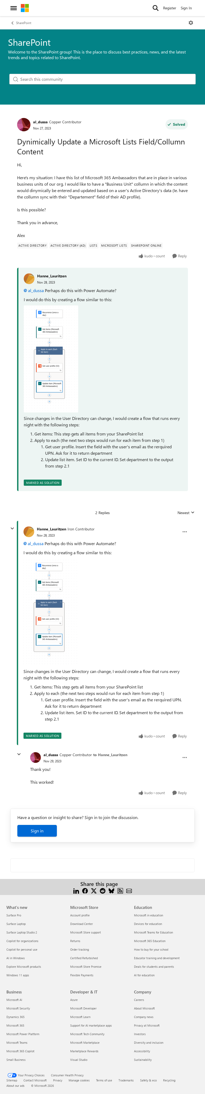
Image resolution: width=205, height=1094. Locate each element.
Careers (139, 1000)
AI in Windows (15, 958)
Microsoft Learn (80, 1017)
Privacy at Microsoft (147, 1025)
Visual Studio (78, 1060)
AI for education (144, 975)
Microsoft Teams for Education (153, 932)
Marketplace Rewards (84, 1051)
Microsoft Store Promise (85, 967)
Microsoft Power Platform (22, 1034)
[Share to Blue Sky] (111, 890)
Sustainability (143, 1060)
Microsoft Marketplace (85, 1043)
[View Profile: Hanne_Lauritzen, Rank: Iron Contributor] (28, 531)
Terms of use (104, 1080)
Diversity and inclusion (148, 1043)
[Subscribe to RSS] (120, 890)
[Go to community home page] (25, 8)
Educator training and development (157, 958)
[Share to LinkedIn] (76, 890)
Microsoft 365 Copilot (20, 1051)
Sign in (37, 830)
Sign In (186, 7)
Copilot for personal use (21, 949)
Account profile (80, 915)
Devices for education (148, 924)
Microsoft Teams (16, 1043)
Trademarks (126, 1080)
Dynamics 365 (15, 1017)
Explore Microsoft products (23, 967)
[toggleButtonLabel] (191, 22)
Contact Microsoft (35, 1080)
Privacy (57, 1080)
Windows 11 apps (17, 975)
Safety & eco (148, 1080)
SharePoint (23, 23)
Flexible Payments (81, 975)
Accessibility (142, 1051)
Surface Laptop (16, 924)
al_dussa (40, 121)
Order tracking (79, 949)
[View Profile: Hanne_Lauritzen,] (29, 278)
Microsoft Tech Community (87, 1034)
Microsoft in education (148, 915)
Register (169, 7)
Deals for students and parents (154, 967)
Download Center (81, 924)
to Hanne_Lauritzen (110, 754)
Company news (143, 1017)
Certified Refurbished (84, 958)
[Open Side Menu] (13, 8)
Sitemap (11, 1080)
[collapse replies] (12, 528)
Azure (74, 1000)
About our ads (15, 1086)
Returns (75, 941)
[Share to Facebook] (85, 890)
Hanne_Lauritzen (51, 275)
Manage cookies (79, 1080)
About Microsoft (144, 1008)
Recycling (169, 1080)
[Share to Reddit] (102, 890)
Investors (140, 1034)
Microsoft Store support (85, 932)
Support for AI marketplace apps (91, 1025)
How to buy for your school (151, 949)
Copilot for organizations (22, 941)
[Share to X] (94, 890)
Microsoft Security (18, 1008)
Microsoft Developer (83, 1008)
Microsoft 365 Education (149, 941)
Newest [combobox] (186, 512)
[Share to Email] (129, 890)
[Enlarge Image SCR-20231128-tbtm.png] (51, 358)
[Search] (155, 8)
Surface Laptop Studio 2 (21, 932)
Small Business (16, 1060)
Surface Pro (13, 915)
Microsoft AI (14, 1000)
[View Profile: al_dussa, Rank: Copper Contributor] (23, 124)
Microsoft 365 (15, 1025)
